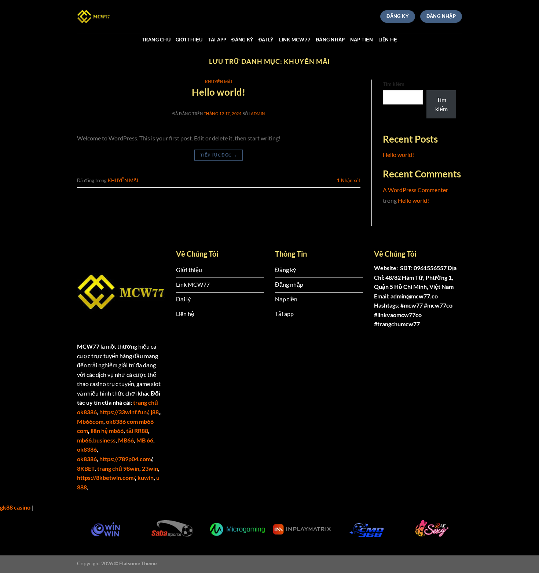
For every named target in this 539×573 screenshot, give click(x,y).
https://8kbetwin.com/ (106, 477)
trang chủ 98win (118, 468)
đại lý (266, 40)
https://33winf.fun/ (123, 411)
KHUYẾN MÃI (218, 81)
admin (258, 113)
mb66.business (96, 440)
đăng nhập (330, 40)
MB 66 (144, 440)
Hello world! (218, 92)
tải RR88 (137, 430)
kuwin (146, 477)
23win (150, 468)
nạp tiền (361, 40)
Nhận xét (348, 180)
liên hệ (387, 40)
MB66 (126, 440)
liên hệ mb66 (107, 430)
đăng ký (242, 40)
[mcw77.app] (113, 16)
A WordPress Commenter (415, 189)
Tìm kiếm (393, 84)
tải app (217, 40)
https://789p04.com (125, 458)
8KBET (86, 468)
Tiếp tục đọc (218, 155)
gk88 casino (15, 507)
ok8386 (87, 449)
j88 (155, 411)
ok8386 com (122, 421)
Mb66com (90, 421)
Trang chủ (156, 40)
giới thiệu (189, 40)
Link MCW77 (295, 40)
